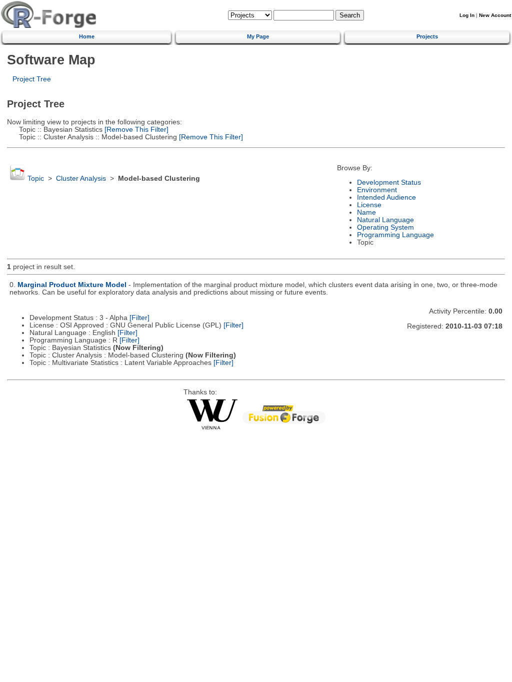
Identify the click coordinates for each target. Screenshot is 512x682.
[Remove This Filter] (135, 129)
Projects (427, 36)
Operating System (385, 227)
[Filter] (140, 318)
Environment (377, 190)
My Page (258, 36)
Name (366, 212)
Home (86, 36)
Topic (36, 178)
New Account (495, 15)
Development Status (389, 182)
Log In (467, 15)
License (369, 205)
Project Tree (31, 79)
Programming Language (395, 235)
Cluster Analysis (81, 178)
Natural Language (385, 220)
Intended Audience (386, 197)
